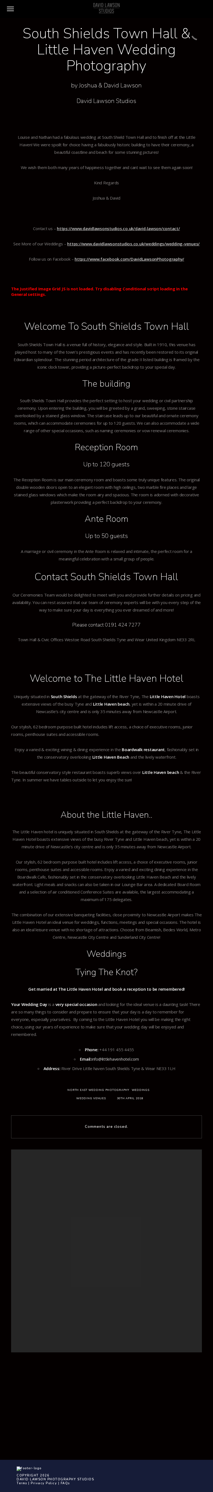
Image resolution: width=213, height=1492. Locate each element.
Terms (22, 1483)
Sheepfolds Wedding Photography (95, 1296)
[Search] (138, 1173)
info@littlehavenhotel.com (115, 1059)
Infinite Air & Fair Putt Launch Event (95, 1289)
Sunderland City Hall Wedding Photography (102, 1303)
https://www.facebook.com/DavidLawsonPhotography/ (129, 259)
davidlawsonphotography (144, 1407)
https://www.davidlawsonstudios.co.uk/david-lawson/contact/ (118, 228)
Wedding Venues (91, 1098)
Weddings (140, 1090)
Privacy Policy (44, 1483)
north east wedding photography (98, 1090)
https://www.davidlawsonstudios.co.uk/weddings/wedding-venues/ (133, 243)
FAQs (65, 1483)
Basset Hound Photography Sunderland (99, 1270)
